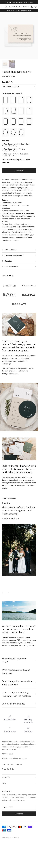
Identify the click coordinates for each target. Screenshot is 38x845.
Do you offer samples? (13, 703)
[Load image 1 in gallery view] (19, 35)
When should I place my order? (14, 660)
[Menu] (2, 6)
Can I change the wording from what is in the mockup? (16, 694)
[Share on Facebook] (10, 275)
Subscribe (19, 814)
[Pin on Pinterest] (12, 275)
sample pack (15, 235)
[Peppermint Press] (19, 7)
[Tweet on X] (7, 275)
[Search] (7, 6)
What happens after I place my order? (16, 672)
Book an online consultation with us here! (19, 2)
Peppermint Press (13, 838)
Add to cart (19, 170)
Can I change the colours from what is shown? (17, 683)
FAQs (19, 227)
